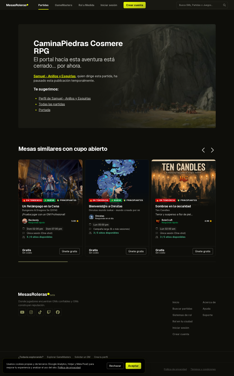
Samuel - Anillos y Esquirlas (55, 76)
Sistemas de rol (182, 315)
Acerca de (209, 302)
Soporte (208, 315)
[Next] (212, 150)
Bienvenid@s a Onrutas (98, 161)
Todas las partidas (52, 104)
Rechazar (115, 365)
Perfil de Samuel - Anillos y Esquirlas (65, 98)
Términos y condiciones (203, 369)
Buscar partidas (182, 308)
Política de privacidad (175, 369)
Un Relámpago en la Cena (33, 161)
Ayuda (206, 308)
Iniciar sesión (181, 327)
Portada (44, 110)
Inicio (176, 302)
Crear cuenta (134, 5)
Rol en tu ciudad (182, 321)
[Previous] (203, 150)
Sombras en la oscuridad (166, 161)
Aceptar (133, 365)
